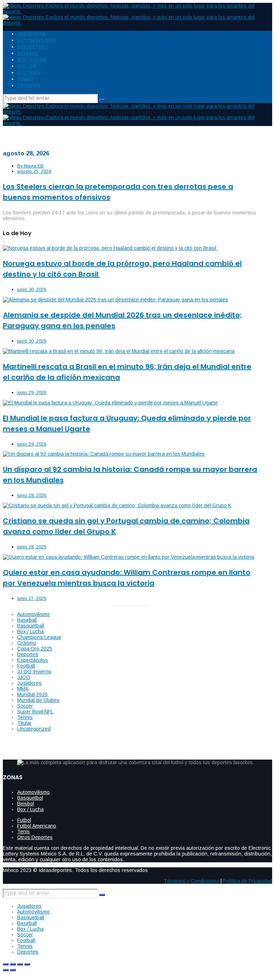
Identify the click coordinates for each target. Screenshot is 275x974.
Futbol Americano (36, 826)
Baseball (27, 620)
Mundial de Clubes (38, 700)
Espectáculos (32, 660)
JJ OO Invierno (34, 671)
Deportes (27, 654)
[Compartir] (20, 964)
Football (26, 666)
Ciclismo (26, 643)
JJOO (23, 677)
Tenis (23, 831)
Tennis (25, 717)
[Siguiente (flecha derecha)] (13, 970)
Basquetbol (30, 798)
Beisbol (25, 803)
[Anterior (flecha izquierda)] (6, 970)
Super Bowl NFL (35, 711)
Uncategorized (33, 729)
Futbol (24, 820)
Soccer (25, 706)
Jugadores (29, 683)
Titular (24, 723)
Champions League (39, 637)
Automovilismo (33, 614)
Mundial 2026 (32, 694)
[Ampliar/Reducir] (6, 964)
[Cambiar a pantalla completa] (13, 964)
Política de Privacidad (247, 881)
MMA (22, 689)
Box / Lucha (30, 631)
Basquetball (30, 626)
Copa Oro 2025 (34, 648)
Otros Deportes (35, 837)
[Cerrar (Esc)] (27, 964)
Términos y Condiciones (191, 881)
